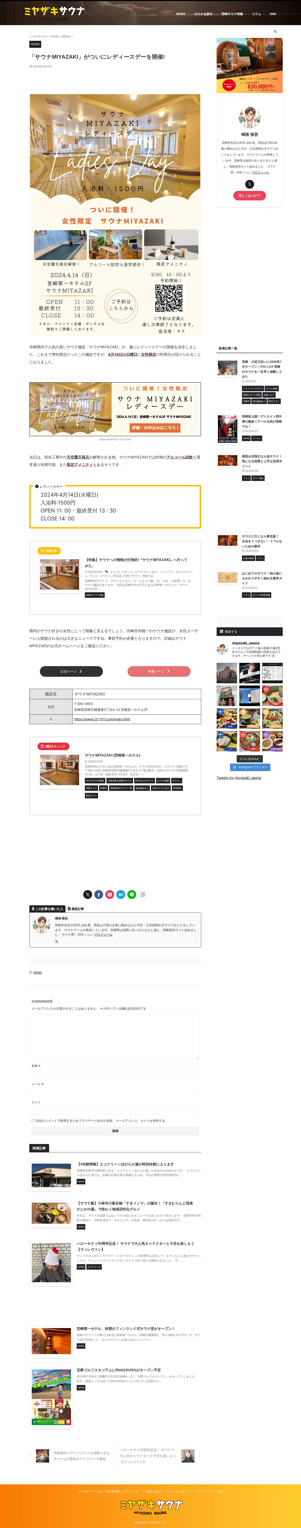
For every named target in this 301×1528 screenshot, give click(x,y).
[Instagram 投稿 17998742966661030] (227, 696)
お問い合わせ (153, 1491)
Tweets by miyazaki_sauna (239, 777)
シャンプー (167, 572)
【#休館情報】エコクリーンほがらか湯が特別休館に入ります (125, 1164)
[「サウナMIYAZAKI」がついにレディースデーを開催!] (120, 894)
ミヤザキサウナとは (90, 1491)
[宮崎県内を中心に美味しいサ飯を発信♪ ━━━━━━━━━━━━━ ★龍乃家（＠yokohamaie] (272, 696)
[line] (131, 894)
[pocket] (109, 894)
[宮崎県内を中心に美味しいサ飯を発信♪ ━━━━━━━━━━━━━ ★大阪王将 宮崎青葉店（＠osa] (272, 741)
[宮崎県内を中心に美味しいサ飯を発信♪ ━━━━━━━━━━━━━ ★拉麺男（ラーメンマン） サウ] (249, 741)
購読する (230, 631)
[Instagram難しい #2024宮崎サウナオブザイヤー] (227, 673)
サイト (36, 1102)
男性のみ (148, 576)
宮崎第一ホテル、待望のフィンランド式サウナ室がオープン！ (126, 1328)
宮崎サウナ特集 (232, 14)
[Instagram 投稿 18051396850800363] (249, 696)
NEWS (180, 14)
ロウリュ (105, 576)
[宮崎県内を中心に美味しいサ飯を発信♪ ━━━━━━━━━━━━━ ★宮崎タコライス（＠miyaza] (272, 718)
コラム (256, 14)
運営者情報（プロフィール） (123, 1491)
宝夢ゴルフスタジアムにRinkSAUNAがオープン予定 (119, 1370)
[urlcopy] (142, 894)
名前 (36, 1066)
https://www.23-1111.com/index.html (102, 719)
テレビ (93, 576)
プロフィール (103, 934)
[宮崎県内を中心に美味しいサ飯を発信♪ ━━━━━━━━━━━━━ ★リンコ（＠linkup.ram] (227, 741)
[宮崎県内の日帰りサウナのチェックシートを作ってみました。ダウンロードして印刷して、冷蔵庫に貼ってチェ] (272, 673)
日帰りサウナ (132, 576)
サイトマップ (205, 1491)
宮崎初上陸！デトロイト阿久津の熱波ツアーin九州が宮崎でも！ (262, 421)
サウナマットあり (146, 572)
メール (38, 1084)
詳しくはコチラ (249, 195)
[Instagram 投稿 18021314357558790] (249, 673)
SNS (273, 14)
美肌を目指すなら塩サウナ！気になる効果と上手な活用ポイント (262, 461)
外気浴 (117, 576)
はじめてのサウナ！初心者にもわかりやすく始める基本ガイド (262, 578)
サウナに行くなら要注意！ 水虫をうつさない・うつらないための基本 (262, 541)
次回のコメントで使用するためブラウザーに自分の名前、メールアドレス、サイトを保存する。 (101, 1120)
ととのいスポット (121, 572)
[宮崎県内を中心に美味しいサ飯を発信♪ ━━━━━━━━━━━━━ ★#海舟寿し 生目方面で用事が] (227, 718)
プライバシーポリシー (179, 1491)
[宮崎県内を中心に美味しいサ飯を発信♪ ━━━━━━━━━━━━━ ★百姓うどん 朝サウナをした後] (249, 718)
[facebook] (98, 894)
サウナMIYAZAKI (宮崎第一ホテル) (112, 755)
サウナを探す (203, 14)
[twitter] (87, 894)
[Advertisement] (115, 80)
